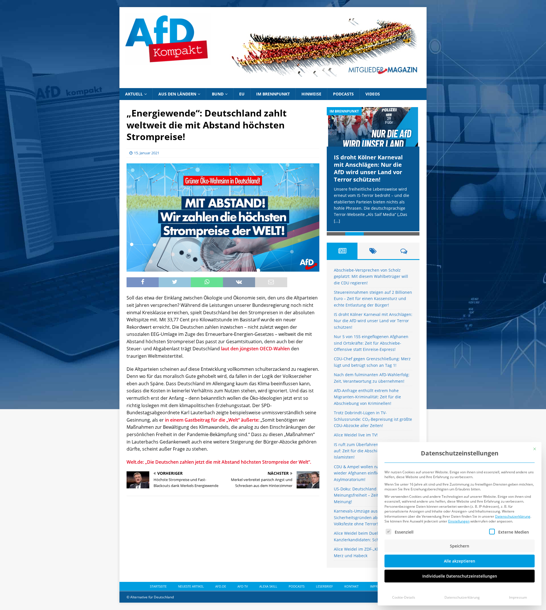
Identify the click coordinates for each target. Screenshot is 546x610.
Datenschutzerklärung (512, 516)
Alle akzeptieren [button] (459, 561)
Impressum (518, 597)
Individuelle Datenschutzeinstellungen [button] (459, 576)
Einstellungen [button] (459, 521)
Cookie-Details (403, 597)
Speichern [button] (459, 546)
